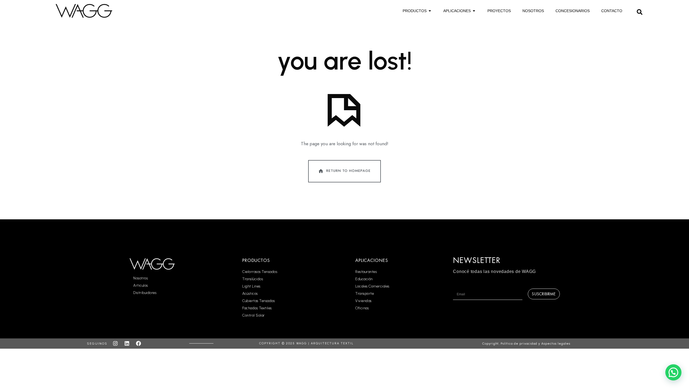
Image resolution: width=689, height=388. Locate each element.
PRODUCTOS (256, 260)
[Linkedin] (127, 343)
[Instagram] (115, 343)
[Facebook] (138, 343)
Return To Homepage (348, 170)
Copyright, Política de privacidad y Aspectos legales (526, 343)
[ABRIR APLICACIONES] (474, 11)
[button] (639, 11)
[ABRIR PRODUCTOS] (430, 11)
